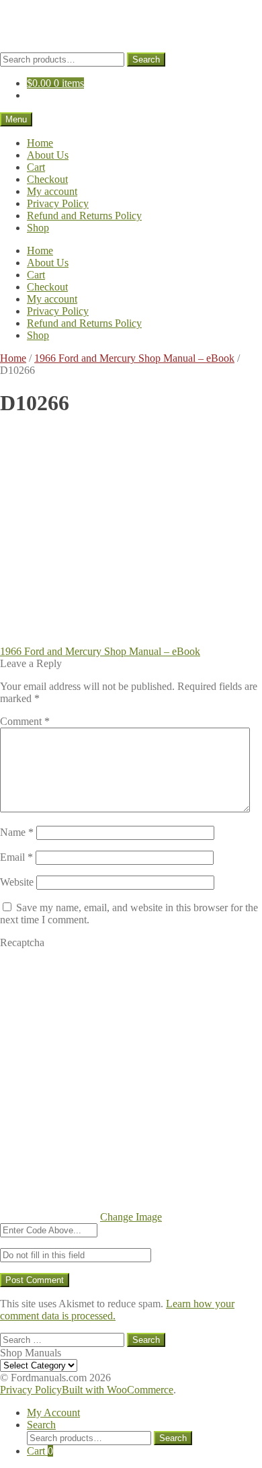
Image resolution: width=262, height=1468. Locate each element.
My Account (53, 1412)
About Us (48, 155)
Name (17, 832)
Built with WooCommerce (117, 1389)
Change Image (131, 1217)
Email (16, 857)
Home (40, 143)
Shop (38, 227)
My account (52, 191)
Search (146, 59)
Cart (36, 167)
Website (17, 882)
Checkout (47, 179)
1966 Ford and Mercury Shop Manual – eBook (134, 358)
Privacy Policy (58, 203)
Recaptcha (22, 942)
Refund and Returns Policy (84, 215)
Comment (25, 721)
